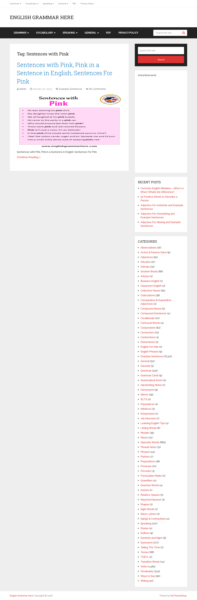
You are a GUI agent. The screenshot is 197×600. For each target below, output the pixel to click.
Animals (145, 266)
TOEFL (145, 556)
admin (22, 88)
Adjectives (147, 257)
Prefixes (145, 456)
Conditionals (148, 318)
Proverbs (146, 471)
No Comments (97, 88)
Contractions (148, 337)
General (62, 3)
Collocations (148, 295)
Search (184, 33)
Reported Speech (151, 499)
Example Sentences (70, 88)
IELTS (144, 399)
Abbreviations (148, 247)
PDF (74, 3)
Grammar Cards (150, 375)
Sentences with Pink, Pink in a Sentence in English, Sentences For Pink (65, 73)
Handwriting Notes (151, 385)
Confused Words (150, 322)
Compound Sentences (154, 313)
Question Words (150, 485)
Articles (145, 276)
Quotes (145, 490)
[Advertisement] (161, 123)
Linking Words (149, 428)
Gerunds (145, 365)
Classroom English (151, 285)
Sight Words (147, 509)
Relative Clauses (150, 494)
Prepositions (148, 461)
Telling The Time (150, 547)
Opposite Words (150, 442)
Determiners (148, 342)
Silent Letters (148, 514)
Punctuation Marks (151, 475)
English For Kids (150, 346)
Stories (145, 528)
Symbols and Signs (151, 537)
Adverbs (145, 261)
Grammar (14, 3)
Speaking (47, 3)
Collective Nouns (150, 290)
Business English (150, 281)
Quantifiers (147, 480)
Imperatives (147, 404)
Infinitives (146, 408)
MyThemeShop (179, 595)
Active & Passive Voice (154, 252)
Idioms (144, 394)
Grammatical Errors (152, 380)
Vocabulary (31, 3)
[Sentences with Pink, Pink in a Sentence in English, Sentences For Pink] (69, 121)
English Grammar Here (42, 17)
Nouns (144, 437)
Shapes (145, 504)
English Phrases (150, 351)
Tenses (145, 552)
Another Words (149, 271)
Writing (145, 580)
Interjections (148, 413)
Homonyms (147, 389)
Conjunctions (148, 327)
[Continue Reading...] (28, 157)
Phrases (145, 451)
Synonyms (147, 542)
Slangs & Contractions (153, 518)
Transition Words (150, 561)
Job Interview (148, 418)
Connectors (147, 332)
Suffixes (145, 533)
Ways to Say (148, 576)
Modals (145, 432)
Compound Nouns (151, 308)
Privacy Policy (87, 3)
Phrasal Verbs (148, 447)
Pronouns (146, 466)
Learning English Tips (153, 423)
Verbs (144, 566)
